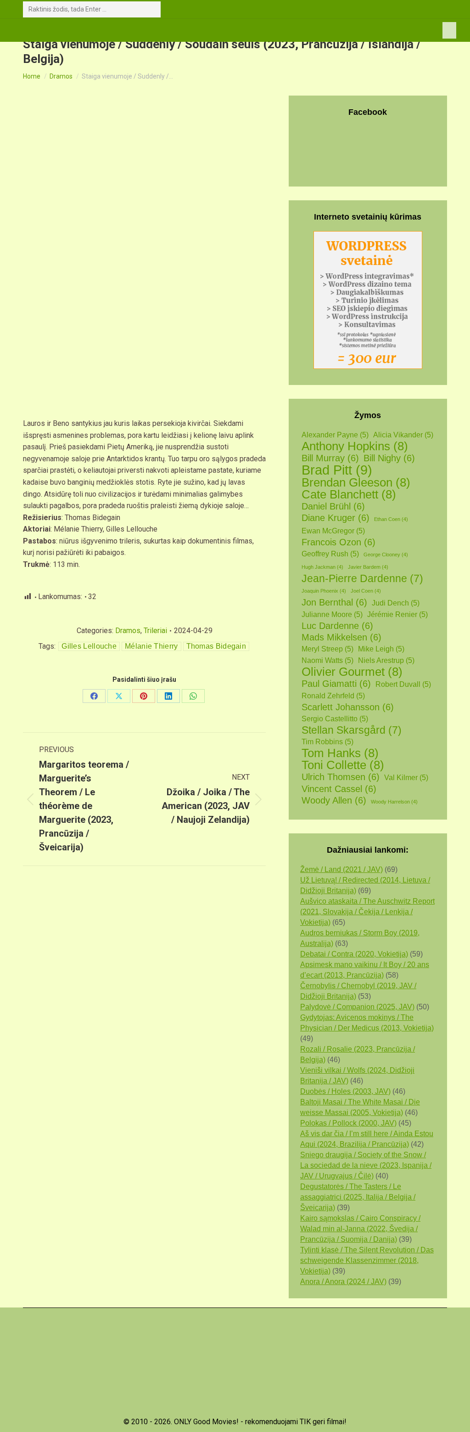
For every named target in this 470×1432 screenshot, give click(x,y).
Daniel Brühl (333, 506)
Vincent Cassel (339, 789)
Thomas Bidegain (216, 646)
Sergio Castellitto (335, 719)
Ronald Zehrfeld (333, 696)
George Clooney (386, 554)
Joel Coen (366, 591)
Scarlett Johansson (348, 707)
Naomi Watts (327, 660)
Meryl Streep (327, 649)
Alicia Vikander (403, 435)
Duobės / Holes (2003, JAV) (345, 1091)
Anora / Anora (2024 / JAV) (343, 1281)
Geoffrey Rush (330, 554)
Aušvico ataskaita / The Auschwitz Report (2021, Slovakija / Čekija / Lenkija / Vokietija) (367, 911)
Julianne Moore (332, 614)
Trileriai (155, 630)
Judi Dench (396, 603)
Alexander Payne (335, 435)
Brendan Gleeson (356, 482)
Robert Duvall (403, 684)
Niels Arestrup (386, 660)
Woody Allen (334, 800)
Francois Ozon (338, 542)
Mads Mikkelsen (341, 637)
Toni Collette (343, 765)
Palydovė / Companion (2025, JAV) (357, 1007)
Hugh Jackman (322, 567)
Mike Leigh (381, 649)
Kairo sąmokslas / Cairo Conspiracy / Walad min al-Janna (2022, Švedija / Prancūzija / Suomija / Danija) (360, 1228)
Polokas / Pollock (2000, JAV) (348, 1123)
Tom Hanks (340, 753)
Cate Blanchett (349, 494)
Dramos (127, 630)
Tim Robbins (327, 742)
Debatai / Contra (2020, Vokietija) (354, 954)
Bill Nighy (389, 458)
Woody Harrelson (394, 801)
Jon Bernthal (334, 602)
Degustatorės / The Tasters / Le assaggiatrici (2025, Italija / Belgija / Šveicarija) (357, 1197)
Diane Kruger (335, 518)
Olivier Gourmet (352, 672)
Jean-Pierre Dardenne (362, 578)
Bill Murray (330, 458)
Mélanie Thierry (151, 646)
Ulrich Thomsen (341, 777)
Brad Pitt (337, 469)
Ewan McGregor (333, 531)
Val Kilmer (406, 777)
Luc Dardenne (337, 626)
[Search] (152, 9)
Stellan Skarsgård (352, 730)
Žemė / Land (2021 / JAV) (341, 869)
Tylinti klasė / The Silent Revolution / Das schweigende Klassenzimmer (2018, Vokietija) (367, 1260)
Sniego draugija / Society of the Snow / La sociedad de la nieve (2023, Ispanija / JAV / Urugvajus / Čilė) (365, 1165)
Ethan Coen (391, 519)
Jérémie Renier (397, 614)
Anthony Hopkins (355, 446)
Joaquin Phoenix (324, 591)
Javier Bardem (368, 567)
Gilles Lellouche (89, 646)
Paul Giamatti (336, 684)
